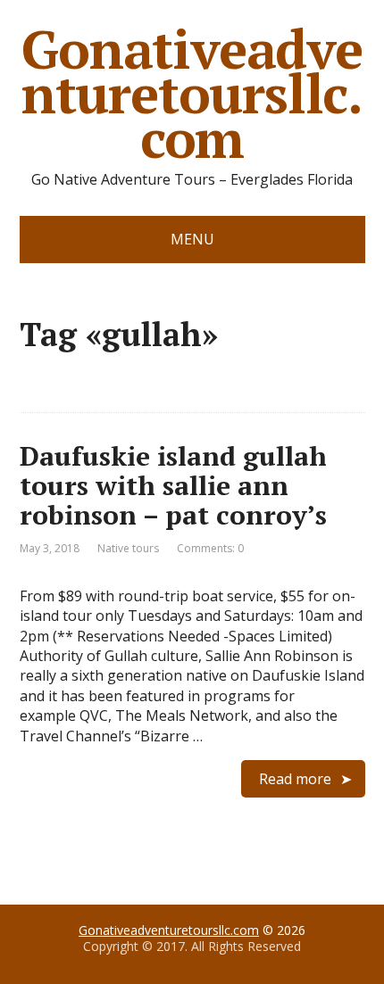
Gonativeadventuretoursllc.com (192, 94)
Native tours (128, 548)
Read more (295, 779)
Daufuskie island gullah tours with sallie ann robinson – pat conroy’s (173, 485)
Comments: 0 (210, 548)
